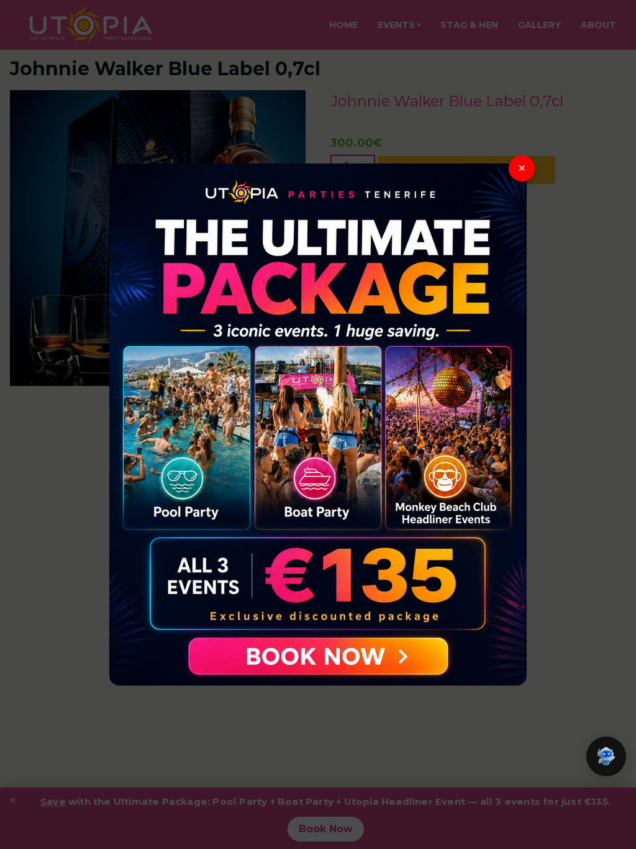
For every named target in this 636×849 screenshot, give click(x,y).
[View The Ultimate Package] (318, 424)
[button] (606, 756)
